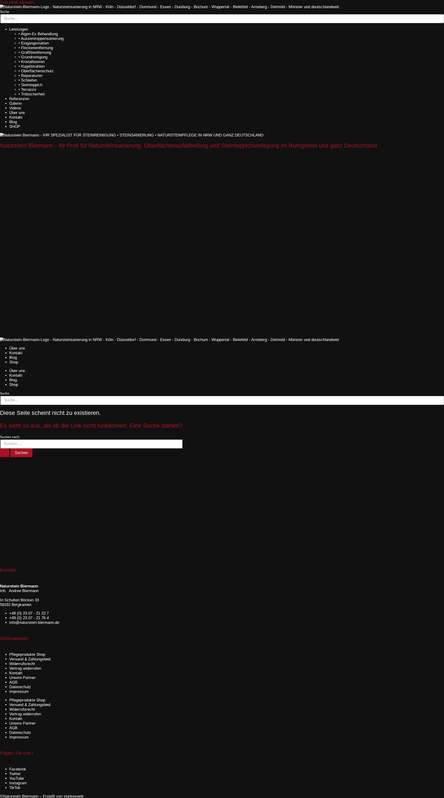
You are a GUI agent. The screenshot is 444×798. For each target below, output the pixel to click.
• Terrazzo (27, 89)
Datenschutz (20, 687)
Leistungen (18, 29)
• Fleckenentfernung (35, 48)
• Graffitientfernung (34, 52)
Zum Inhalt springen (17, 2)
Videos (15, 108)
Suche (4, 11)
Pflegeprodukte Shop (27, 654)
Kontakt (15, 117)
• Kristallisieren (31, 62)
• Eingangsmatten (33, 43)
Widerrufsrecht (22, 664)
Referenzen (19, 99)
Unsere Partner (22, 677)
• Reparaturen (30, 75)
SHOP (14, 126)
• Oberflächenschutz (36, 71)
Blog (13, 122)
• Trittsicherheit (31, 94)
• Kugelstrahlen (31, 66)
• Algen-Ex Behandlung (38, 34)
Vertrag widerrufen (25, 668)
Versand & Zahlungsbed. (30, 659)
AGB (13, 682)
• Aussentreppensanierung (41, 38)
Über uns (17, 112)
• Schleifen (27, 80)
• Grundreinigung (32, 57)
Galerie (15, 103)
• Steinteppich (30, 85)
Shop (13, 362)
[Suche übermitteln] (4, 452)
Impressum (19, 691)
